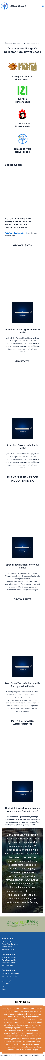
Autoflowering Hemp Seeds (16, 233)
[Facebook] (16, 1001)
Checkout (5, 984)
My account (6, 981)
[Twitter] (20, 1001)
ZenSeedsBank (18, 6)
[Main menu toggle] (42, 6)
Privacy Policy (7, 941)
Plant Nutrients (7, 965)
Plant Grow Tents (8, 963)
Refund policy (7, 947)
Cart (3, 986)
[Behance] (28, 1001)
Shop (4, 989)
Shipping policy (8, 949)
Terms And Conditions (10, 944)
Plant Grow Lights (9, 960)
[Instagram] (24, 1001)
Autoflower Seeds (9, 957)
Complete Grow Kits (10, 976)
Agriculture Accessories (11, 973)
